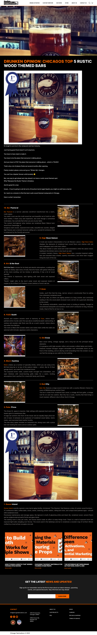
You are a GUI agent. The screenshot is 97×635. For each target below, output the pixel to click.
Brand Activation (34, 3)
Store (66, 3)
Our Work (59, 3)
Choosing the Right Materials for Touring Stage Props (48, 565)
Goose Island (8, 508)
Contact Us (83, 3)
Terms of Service (74, 618)
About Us (74, 3)
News (71, 609)
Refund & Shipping (74, 615)
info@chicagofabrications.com (18, 612)
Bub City (42, 388)
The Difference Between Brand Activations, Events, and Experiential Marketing (76, 565)
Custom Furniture (48, 3)
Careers (71, 612)
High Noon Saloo (87, 242)
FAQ (51, 615)
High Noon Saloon (65, 253)
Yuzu (42, 318)
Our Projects (54, 612)
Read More (8, 568)
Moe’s (6, 365)
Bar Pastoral (8, 212)
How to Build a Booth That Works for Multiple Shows (18, 565)
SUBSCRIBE (62, 596)
